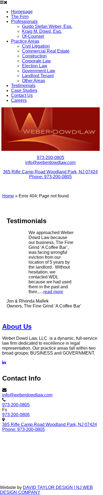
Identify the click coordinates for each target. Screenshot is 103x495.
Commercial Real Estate (45, 51)
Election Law (34, 66)
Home (8, 196)
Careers (19, 100)
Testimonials (23, 85)
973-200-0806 (16, 414)
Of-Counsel (33, 36)
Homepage (22, 11)
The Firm (20, 16)
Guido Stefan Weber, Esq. (47, 26)
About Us (17, 326)
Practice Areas (25, 41)
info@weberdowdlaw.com (50, 162)
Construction (34, 56)
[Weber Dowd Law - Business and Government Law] (50, 129)
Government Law (38, 70)
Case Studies (24, 90)
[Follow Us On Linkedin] (4, 362)
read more (53, 291)
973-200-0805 (50, 157)
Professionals (24, 21)
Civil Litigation (36, 46)
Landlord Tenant (38, 75)
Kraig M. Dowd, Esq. (42, 31)
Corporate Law (36, 61)
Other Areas (33, 80)
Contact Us (22, 95)
